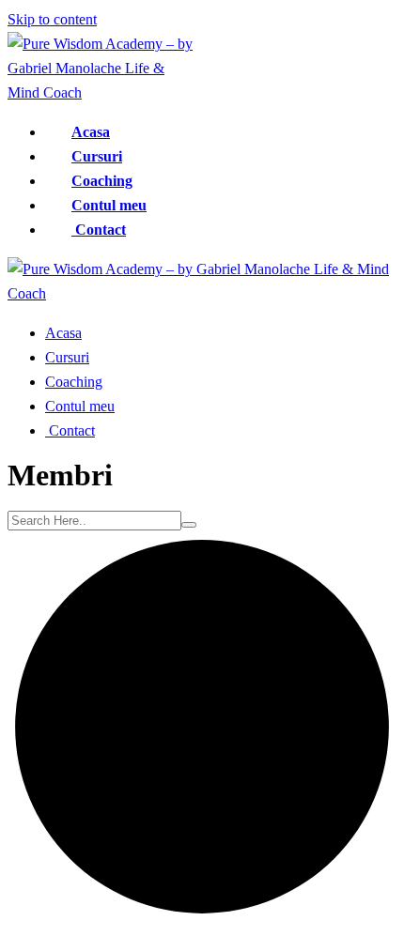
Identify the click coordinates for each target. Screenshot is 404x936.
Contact (98, 230)
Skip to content (52, 19)
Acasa (90, 132)
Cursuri (96, 156)
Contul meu (109, 205)
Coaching (101, 181)
